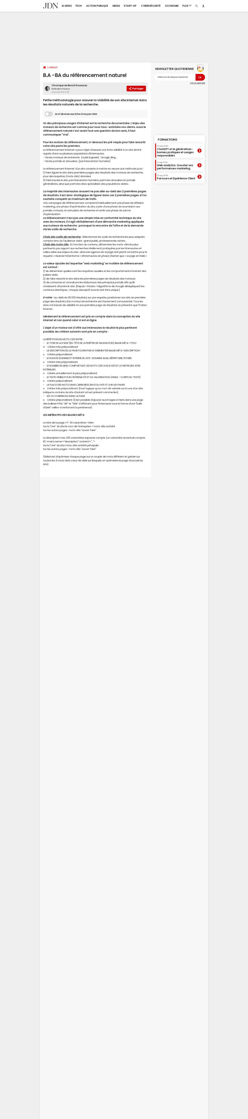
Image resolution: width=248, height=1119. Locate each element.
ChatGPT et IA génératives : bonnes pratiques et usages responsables (175, 151)
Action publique (97, 6)
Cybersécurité (151, 6)
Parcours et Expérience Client (176, 177)
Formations (167, 139)
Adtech (53, 67)
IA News (67, 6)
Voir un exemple (197, 83)
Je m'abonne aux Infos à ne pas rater (75, 114)
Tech (78, 6)
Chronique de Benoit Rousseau (69, 85)
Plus (185, 6)
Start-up (130, 6)
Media (116, 6)
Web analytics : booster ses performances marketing (175, 165)
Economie (171, 6)
